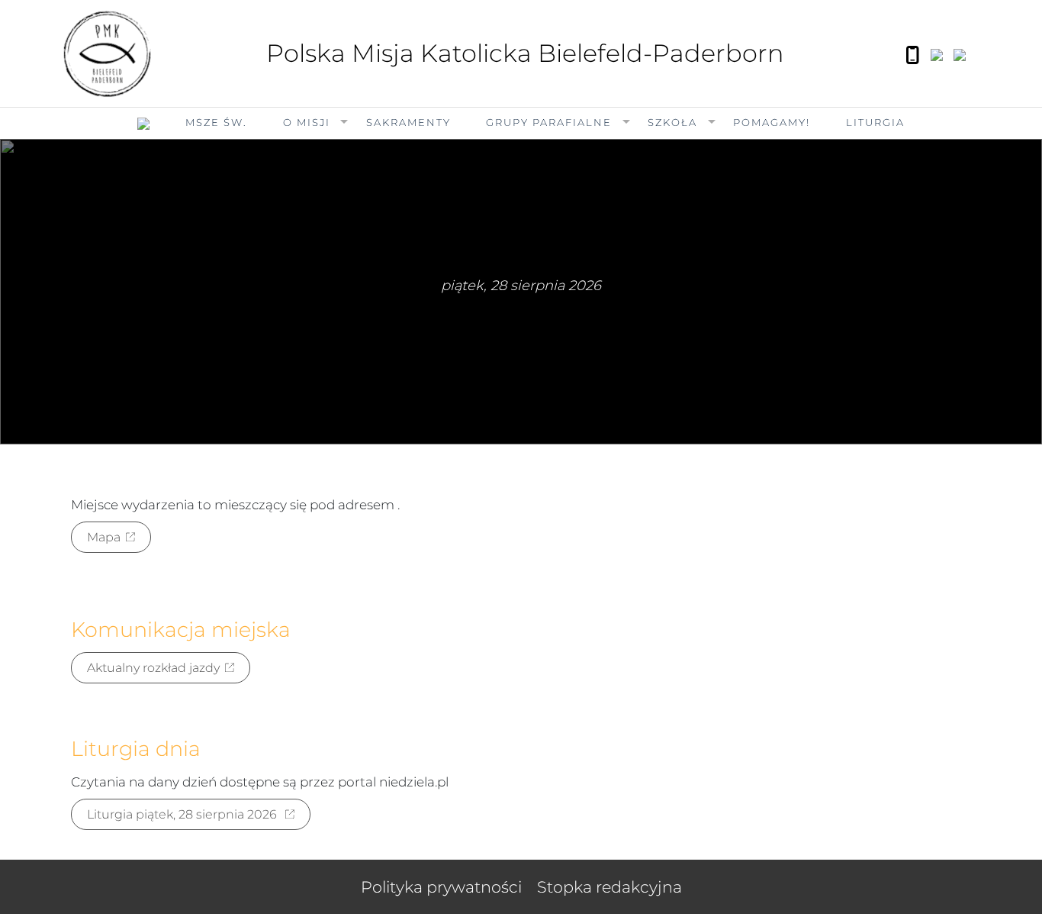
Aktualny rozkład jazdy (153, 667)
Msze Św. (216, 122)
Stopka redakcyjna (609, 886)
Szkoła (672, 122)
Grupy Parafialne (549, 122)
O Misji (306, 122)
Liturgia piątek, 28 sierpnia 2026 (183, 814)
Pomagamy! (771, 122)
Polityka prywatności (441, 886)
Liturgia (875, 122)
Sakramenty (408, 122)
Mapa (104, 537)
